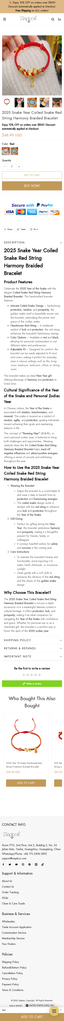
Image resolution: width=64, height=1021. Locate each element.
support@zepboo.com (14, 858)
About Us (7, 881)
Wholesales (8, 921)
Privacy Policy (9, 979)
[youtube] (17, 864)
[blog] (37, 864)
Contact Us (8, 887)
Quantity (6, 160)
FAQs (5, 898)
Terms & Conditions (12, 990)
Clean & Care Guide (13, 903)
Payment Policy (10, 984)
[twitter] (11, 864)
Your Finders (9, 944)
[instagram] (24, 864)
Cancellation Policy (12, 973)
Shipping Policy (10, 962)
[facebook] (4, 864)
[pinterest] (30, 864)
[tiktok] (43, 864)
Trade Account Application (17, 927)
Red (12, 144)
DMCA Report (15, 1005)
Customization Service (14, 933)
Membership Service (13, 938)
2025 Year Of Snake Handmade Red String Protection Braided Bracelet (24, 764)
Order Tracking (10, 892)
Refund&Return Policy (14, 967)
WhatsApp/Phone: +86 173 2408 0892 (24, 854)
